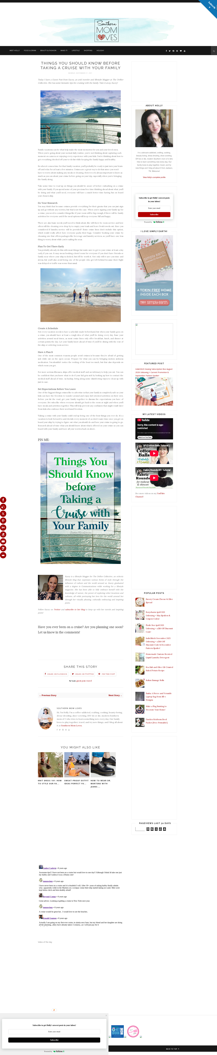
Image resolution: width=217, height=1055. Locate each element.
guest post (81, 681)
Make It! (64, 50)
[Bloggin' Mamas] (133, 1037)
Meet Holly (15, 50)
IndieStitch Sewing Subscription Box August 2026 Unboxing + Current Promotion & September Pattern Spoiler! (154, 372)
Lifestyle (76, 50)
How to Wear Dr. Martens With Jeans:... (101, 783)
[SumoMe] (3, 555)
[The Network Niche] (117, 1037)
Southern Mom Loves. (71, 725)
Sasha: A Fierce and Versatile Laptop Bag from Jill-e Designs (159, 696)
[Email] (3, 541)
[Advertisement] (75, 9)
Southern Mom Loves (69, 708)
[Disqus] (80, 829)
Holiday (100, 50)
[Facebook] (3, 500)
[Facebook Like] (3, 507)
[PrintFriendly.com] (3, 534)
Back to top (172, 1049)
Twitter (57, 609)
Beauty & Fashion (48, 50)
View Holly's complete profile (154, 177)
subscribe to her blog (75, 609)
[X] (3, 514)
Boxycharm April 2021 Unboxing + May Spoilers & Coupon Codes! (158, 615)
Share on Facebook (57, 674)
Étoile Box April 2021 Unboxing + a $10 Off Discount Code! (159, 628)
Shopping (88, 50)
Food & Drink (30, 50)
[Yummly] (3, 527)
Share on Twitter (84, 674)
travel (89, 681)
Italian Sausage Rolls (155, 680)
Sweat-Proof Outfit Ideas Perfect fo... (76, 782)
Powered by (148, 222)
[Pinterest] (3, 521)
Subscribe (154, 214)
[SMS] (3, 548)
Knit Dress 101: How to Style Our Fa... (50, 782)
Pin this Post (108, 674)
